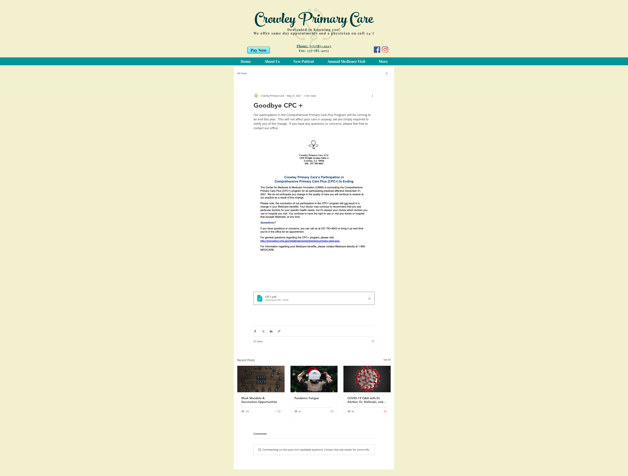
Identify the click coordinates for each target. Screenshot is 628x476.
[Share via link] (279, 331)
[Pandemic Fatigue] (314, 379)
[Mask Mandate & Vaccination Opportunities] (261, 379)
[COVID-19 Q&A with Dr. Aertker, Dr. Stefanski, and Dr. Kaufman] (367, 379)
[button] (386, 73)
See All (387, 359)
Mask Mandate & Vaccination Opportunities (259, 400)
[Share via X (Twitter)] (263, 331)
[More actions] (373, 96)
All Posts (242, 73)
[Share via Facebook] (255, 331)
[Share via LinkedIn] (271, 331)
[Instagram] (385, 49)
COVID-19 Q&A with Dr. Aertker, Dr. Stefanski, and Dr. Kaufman (365, 400)
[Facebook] (377, 49)
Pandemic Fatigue (306, 398)
